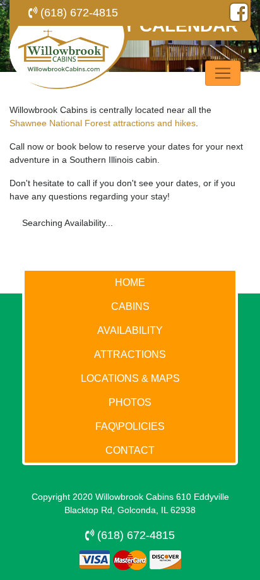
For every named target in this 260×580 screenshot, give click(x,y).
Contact (130, 450)
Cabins (130, 306)
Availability (130, 330)
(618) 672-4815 (77, 12)
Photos (130, 402)
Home (130, 282)
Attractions (130, 354)
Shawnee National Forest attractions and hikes (102, 123)
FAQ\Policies (130, 426)
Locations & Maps (130, 378)
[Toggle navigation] (222, 73)
